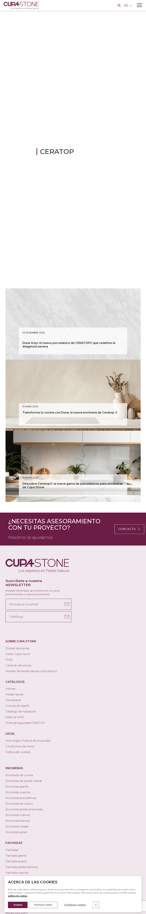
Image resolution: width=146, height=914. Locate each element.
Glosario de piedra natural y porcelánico (31, 671)
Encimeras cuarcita (18, 792)
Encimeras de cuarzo (19, 803)
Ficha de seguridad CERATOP (25, 723)
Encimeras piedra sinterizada (24, 809)
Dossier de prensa (17, 648)
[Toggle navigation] (139, 5)
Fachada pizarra (16, 861)
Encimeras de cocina (19, 775)
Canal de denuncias (18, 665)
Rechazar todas (43, 905)
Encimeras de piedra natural (24, 781)
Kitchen (11, 688)
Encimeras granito (17, 786)
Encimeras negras (17, 826)
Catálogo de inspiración (21, 711)
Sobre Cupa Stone (18, 654)
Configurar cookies (75, 905)
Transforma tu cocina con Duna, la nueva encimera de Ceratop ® (69, 412)
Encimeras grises (16, 832)
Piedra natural (14, 694)
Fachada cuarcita (17, 872)
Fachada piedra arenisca (22, 867)
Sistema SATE (15, 717)
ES (126, 5)
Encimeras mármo (17, 815)
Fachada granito (16, 855)
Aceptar (17, 905)
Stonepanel (13, 700)
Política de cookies (18, 752)
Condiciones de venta (20, 746)
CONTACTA (127, 529)
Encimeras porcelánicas (21, 798)
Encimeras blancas (18, 820)
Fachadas (12, 850)
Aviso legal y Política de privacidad (28, 740)
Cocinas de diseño (18, 705)
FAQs (9, 659)
